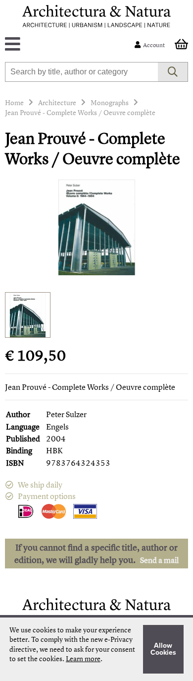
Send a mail (159, 560)
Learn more (83, 658)
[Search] (173, 72)
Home (14, 102)
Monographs (110, 102)
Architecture (57, 102)
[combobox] (81, 72)
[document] (96, 649)
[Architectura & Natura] (96, 16)
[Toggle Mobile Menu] (72, 45)
